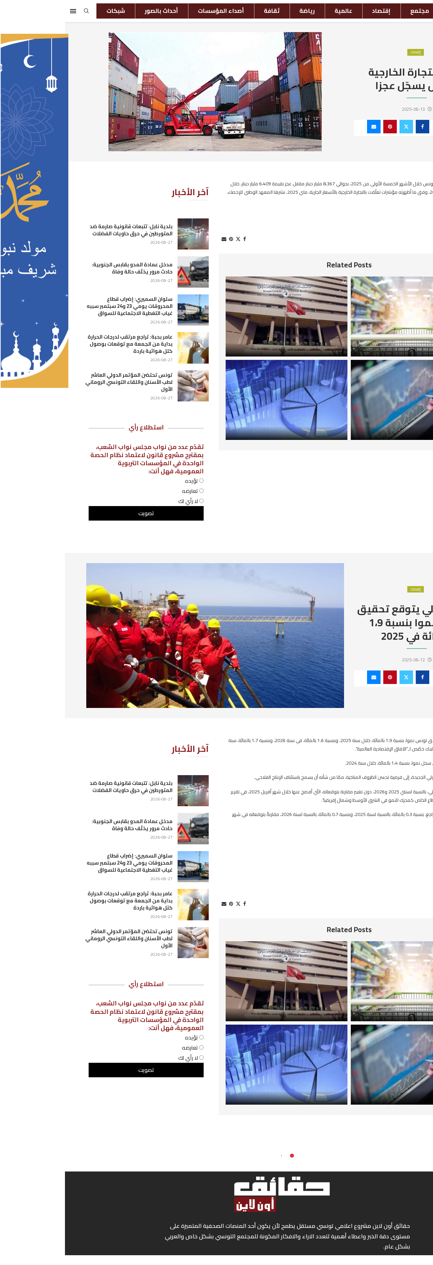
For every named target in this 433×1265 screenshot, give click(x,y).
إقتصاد (316, 10)
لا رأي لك (123, 501)
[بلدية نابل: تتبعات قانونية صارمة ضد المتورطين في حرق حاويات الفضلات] (128, 233)
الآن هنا (394, 10)
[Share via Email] (309, 126)
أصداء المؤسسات (156, 10)
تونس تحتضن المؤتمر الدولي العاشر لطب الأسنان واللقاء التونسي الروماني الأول (64, 382)
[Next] (400, 265)
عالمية (278, 10)
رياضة (242, 10)
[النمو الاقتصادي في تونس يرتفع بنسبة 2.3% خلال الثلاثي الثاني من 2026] (347, 400)
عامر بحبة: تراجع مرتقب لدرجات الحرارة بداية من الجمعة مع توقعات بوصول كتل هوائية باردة (65, 344)
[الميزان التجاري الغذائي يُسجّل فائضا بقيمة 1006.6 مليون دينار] (347, 316)
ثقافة (206, 10)
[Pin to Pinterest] (325, 126)
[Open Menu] (8, 11)
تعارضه (125, 491)
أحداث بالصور (96, 10)
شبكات (51, 10)
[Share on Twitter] (341, 126)
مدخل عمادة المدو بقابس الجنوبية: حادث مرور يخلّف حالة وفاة (67, 268)
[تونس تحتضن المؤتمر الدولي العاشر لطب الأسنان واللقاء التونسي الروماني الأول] (128, 385)
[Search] (21, 12)
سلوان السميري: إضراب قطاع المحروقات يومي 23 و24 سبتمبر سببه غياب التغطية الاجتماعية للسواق (65, 306)
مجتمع (354, 10)
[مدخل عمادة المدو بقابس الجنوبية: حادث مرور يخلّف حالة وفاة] (128, 271)
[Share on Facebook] (357, 126)
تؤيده (127, 481)
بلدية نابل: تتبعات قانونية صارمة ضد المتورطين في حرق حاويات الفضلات (66, 229)
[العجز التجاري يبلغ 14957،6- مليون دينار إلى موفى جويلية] (221, 400)
